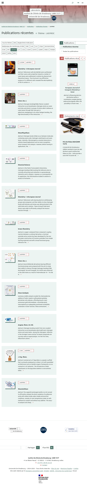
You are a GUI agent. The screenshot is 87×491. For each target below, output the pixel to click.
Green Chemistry (24, 229)
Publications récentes (42, 26)
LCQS (23, 50)
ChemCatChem (23, 389)
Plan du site (55, 468)
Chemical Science (24, 165)
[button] (72, 2)
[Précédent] (81, 58)
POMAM (52, 50)
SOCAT (4, 53)
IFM (8, 50)
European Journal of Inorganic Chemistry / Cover (72, 90)
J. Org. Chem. (22, 357)
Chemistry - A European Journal (29, 69)
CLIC (36, 46)
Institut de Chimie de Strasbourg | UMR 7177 (13, 26)
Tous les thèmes (7, 43)
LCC (19, 50)
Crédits (76, 468)
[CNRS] (54, 18)
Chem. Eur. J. (22, 101)
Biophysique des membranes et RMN (13, 46)
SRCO (14, 53)
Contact (44, 465)
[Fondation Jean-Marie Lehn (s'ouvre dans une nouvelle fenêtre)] (71, 430)
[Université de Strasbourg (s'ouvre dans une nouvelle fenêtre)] (15, 430)
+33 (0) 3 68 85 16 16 (44, 463)
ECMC (4, 50)
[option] (72, 85)
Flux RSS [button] (46, 447)
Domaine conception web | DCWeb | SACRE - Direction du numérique (49, 471)
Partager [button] (31, 447)
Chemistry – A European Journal (29, 197)
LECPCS (34, 50)
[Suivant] (83, 58)
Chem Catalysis (23, 293)
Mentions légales (66, 468)
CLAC (31, 46)
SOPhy (9, 53)
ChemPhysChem (23, 133)
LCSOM (29, 50)
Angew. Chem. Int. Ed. (25, 325)
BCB (15, 43)
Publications (30, 26)
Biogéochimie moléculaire (25, 43)
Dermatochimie (49, 46)
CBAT (27, 46)
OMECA (46, 50)
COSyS (41, 46)
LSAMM (40, 50)
